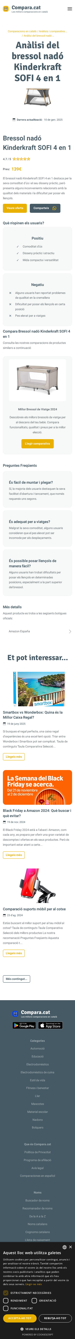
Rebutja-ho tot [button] (55, 1318)
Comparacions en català (22, 31)
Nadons (37, 1120)
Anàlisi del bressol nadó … (39, 36)
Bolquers (37, 1127)
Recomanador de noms (37, 1208)
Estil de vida (37, 1080)
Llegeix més (14, 757)
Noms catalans (37, 1224)
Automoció (37, 1048)
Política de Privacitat (37, 1152)
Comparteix (41, 208)
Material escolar (37, 1112)
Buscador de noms (37, 1200)
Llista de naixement (37, 1240)
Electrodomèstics (37, 1064)
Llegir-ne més (33, 1284)
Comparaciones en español (37, 1176)
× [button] (70, 1247)
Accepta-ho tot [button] (19, 1318)
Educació (38, 1056)
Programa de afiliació (37, 1160)
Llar (37, 1096)
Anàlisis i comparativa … (53, 31)
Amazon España (19, 631)
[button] (37, 1329)
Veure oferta (15, 208)
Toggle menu (71, 9)
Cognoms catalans (37, 1232)
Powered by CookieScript (37, 1334)
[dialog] (37, 1290)
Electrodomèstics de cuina (37, 1072)
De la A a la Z (37, 1216)
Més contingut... (16, 979)
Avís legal (37, 1168)
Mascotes (37, 1104)
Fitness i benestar (37, 1088)
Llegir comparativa (37, 443)
